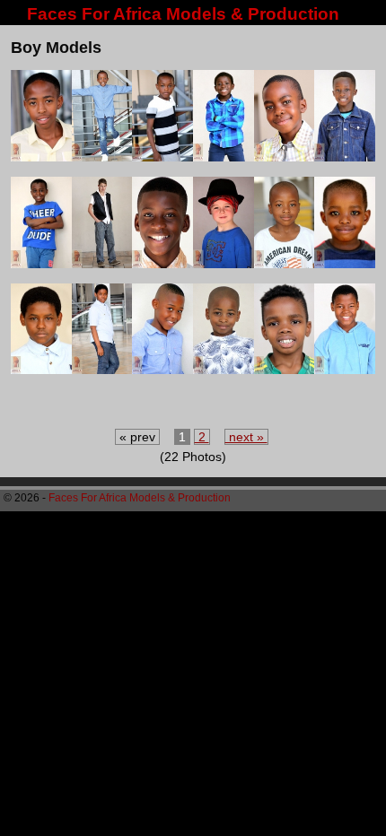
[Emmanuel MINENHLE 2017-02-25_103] (223, 156)
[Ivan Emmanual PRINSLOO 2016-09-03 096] (102, 263)
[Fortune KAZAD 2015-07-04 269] (284, 156)
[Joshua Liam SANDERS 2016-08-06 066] (223, 263)
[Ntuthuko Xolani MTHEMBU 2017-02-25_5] (344, 369)
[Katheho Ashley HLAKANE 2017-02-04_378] (102, 369)
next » (246, 437)
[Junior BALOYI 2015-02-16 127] (284, 263)
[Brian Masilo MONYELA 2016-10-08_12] (102, 156)
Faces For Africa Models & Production (183, 13)
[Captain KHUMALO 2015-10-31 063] (162, 156)
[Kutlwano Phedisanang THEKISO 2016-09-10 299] (162, 369)
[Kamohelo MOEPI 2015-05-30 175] (344, 263)
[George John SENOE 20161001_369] (344, 156)
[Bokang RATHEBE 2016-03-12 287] (41, 156)
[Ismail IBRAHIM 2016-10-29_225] (41, 263)
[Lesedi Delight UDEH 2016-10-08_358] (223, 369)
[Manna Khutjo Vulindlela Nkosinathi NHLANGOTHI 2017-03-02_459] (284, 369)
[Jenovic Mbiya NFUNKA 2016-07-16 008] (162, 263)
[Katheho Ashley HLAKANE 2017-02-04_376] (41, 369)
